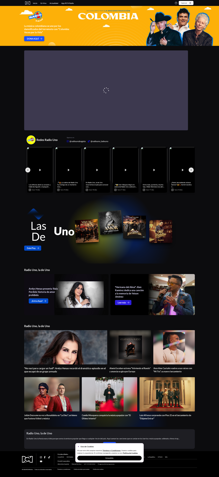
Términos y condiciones (63, 469)
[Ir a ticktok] (41, 457)
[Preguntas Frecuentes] (176, 3)
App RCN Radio (67, 3)
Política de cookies (98, 469)
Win (166, 457)
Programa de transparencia (106, 464)
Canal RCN (61, 457)
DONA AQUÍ (33, 38)
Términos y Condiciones (112, 450)
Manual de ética (76, 464)
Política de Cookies (130, 453)
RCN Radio (70, 457)
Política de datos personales (82, 469)
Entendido (109, 458)
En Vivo (43, 3)
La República (151, 457)
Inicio (35, 3)
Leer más (122, 302)
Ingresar (184, 3)
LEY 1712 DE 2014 (89, 464)
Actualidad (54, 3)
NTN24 (160, 457)
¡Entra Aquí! (37, 301)
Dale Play (31, 248)
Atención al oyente (63, 464)
